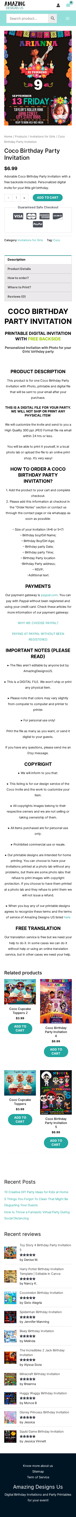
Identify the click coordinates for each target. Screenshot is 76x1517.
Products (21, 136)
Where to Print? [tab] (19, 287)
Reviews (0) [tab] (17, 296)
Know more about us (38, 1466)
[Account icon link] (58, 5)
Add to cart (47, 197)
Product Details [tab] (19, 269)
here (67, 917)
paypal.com (49, 595)
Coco (56, 240)
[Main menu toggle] (67, 18)
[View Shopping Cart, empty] (68, 5)
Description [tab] (16, 259)
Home (8, 136)
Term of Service (38, 1477)
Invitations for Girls (42, 136)
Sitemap (38, 1471)
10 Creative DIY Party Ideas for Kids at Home (36, 1192)
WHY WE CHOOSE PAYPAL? (38, 623)
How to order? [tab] (18, 278)
